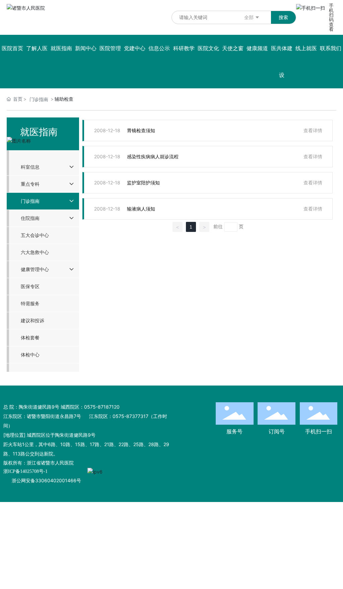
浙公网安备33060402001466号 (46, 480)
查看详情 (312, 130)
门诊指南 (38, 99)
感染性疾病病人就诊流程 (153, 156)
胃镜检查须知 (141, 130)
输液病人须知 (141, 209)
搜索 (283, 17)
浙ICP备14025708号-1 (25, 471)
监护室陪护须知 (143, 182)
